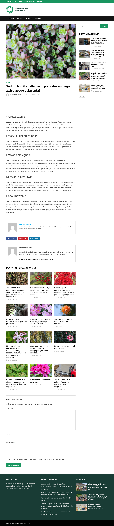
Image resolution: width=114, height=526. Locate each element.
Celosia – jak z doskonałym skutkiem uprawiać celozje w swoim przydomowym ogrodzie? (64, 291)
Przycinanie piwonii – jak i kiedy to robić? (64, 347)
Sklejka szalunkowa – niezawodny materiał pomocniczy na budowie (98, 86)
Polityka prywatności (30, 1)
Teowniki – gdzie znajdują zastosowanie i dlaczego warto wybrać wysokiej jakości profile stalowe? (99, 75)
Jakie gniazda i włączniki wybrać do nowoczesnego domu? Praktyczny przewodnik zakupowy (99, 41)
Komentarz (10, 408)
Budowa (11, 18)
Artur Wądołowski (17, 95)
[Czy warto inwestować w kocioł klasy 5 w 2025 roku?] (84, 63)
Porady (29, 18)
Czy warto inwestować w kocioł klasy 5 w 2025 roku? (98, 64)
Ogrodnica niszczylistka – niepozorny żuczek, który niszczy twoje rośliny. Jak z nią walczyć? (16, 383)
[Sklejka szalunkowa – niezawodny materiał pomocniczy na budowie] (84, 86)
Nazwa (9, 434)
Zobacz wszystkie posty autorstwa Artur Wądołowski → (36, 259)
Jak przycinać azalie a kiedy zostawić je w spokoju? (63, 321)
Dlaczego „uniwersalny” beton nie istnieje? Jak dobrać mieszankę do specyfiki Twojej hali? (98, 53)
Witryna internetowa (13, 451)
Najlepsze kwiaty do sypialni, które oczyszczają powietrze (16, 321)
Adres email (10, 442)
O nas (20, 1)
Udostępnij (13, 238)
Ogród (19, 18)
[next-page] (83, 96)
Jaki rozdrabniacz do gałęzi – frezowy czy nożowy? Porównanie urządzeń (62, 383)
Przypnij (24, 238)
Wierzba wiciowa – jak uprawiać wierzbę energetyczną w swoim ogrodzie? (39, 349)
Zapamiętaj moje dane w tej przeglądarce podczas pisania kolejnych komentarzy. (37, 460)
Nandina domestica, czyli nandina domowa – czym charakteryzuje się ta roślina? (40, 291)
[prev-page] (80, 96)
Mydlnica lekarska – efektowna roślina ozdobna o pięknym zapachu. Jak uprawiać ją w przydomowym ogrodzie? (16, 351)
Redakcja (39, 1)
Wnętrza (38, 18)
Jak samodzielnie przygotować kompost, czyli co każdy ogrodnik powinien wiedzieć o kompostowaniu (15, 292)
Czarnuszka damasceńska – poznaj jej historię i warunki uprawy (40, 321)
